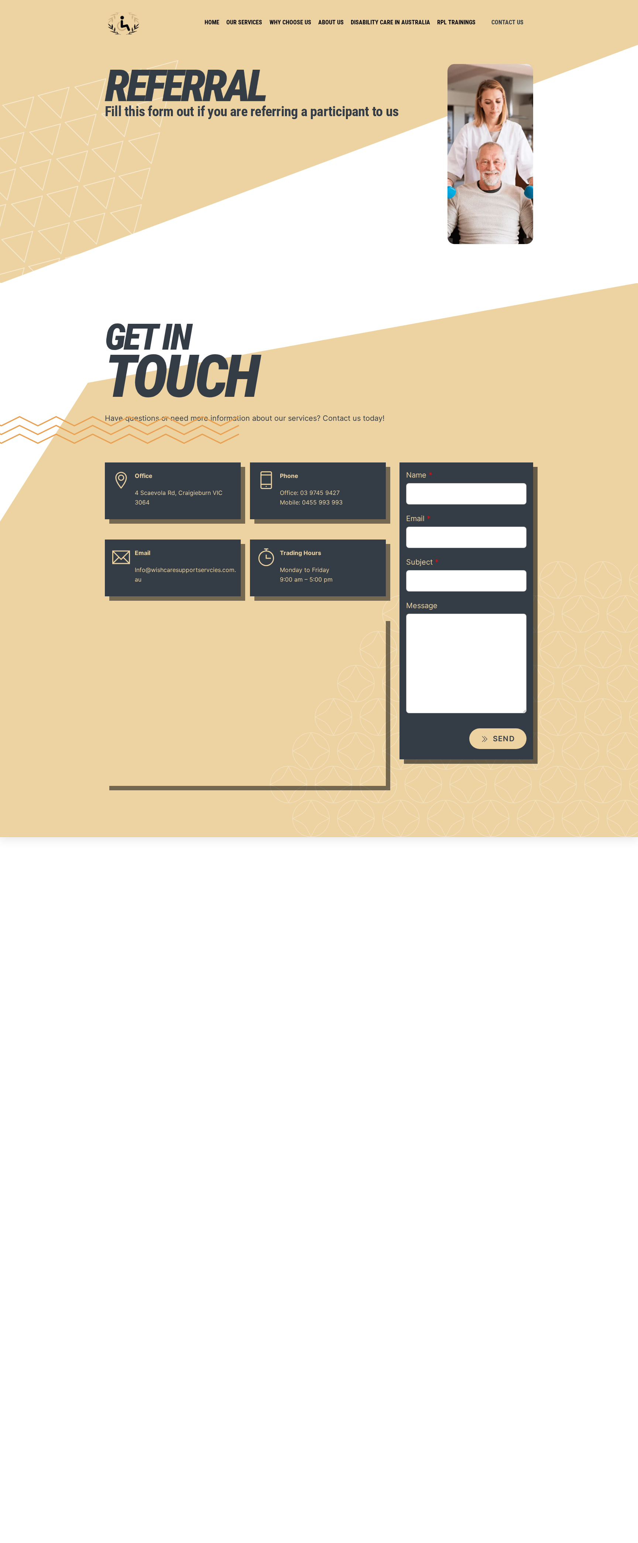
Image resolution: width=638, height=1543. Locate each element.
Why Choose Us (290, 22)
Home (212, 22)
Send (502, 738)
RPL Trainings (456, 22)
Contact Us (507, 22)
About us (331, 22)
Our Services (244, 22)
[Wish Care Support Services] (123, 33)
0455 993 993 (322, 502)
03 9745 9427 (320, 492)
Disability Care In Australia (390, 22)
